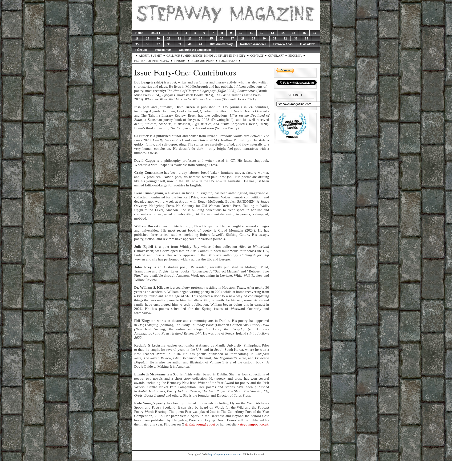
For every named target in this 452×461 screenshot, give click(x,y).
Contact (256, 55)
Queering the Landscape (195, 49)
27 (232, 38)
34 (306, 38)
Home (139, 33)
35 (137, 44)
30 (264, 38)
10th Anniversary (221, 44)
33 (296, 38)
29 (253, 38)
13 (272, 33)
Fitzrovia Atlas (283, 44)
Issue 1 (155, 33)
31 (274, 38)
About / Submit (150, 55)
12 (261, 33)
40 (190, 44)
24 (200, 38)
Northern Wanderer (253, 44)
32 (285, 38)
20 (158, 38)
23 (190, 38)
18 (137, 38)
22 (179, 38)
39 (179, 44)
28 (243, 38)
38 (168, 44)
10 (240, 33)
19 (147, 38)
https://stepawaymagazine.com (224, 454)
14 (283, 33)
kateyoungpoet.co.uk (253, 424)
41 (200, 44)
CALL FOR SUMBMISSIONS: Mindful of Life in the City (206, 55)
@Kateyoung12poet (200, 424)
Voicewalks (228, 61)
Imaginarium (163, 49)
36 (147, 44)
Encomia (295, 55)
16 (304, 33)
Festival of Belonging (151, 61)
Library (180, 61)
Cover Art (276, 55)
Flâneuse (141, 49)
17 (314, 33)
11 (251, 33)
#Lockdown (307, 44)
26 (221, 38)
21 (168, 38)
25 (211, 38)
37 (158, 44)
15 (293, 33)
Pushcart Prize (202, 61)
